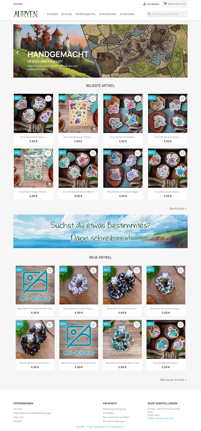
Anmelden (108, 413)
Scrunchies (107, 14)
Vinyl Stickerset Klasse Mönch (78, 191)
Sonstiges (127, 14)
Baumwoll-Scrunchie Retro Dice (122, 362)
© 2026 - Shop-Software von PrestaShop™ (100, 426)
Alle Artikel (178, 209)
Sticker (52, 14)
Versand (17, 408)
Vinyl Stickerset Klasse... (33, 137)
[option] (100, 51)
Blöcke (67, 14)
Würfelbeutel (86, 14)
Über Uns (18, 417)
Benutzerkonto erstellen (116, 417)
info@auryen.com (164, 418)
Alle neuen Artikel (174, 380)
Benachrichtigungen (114, 421)
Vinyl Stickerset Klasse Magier (123, 191)
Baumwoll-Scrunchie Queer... (165, 308)
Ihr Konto (110, 403)
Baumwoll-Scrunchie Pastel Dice (79, 362)
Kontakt (18, 4)
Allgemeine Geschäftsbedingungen (32, 413)
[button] (26, 51)
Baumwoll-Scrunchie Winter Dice (35, 308)
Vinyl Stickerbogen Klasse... (78, 137)
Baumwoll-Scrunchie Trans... (78, 308)
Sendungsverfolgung (114, 408)
